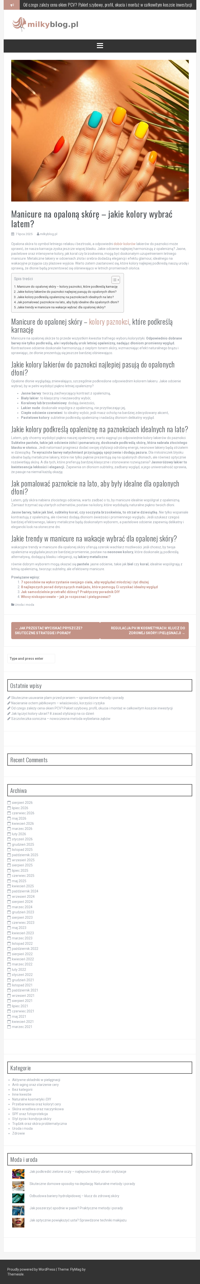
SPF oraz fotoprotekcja (30, 1114)
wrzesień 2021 (23, 996)
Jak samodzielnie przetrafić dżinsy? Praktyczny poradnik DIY (70, 592)
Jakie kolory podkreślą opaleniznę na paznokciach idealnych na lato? (65, 297)
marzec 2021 (22, 1027)
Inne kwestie (21, 1094)
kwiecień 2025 (23, 886)
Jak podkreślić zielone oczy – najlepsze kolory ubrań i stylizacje (78, 1172)
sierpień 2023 (22, 917)
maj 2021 (19, 1016)
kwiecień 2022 (23, 959)
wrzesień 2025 (23, 860)
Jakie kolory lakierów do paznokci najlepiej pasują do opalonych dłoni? (66, 291)
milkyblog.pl (48, 234)
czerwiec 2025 (23, 876)
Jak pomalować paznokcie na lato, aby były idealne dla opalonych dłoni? (68, 302)
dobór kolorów (125, 244)
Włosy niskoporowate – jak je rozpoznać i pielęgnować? (66, 597)
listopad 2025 (22, 850)
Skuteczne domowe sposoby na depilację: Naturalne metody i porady (82, 1184)
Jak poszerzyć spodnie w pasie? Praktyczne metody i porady (76, 1208)
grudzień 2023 (23, 912)
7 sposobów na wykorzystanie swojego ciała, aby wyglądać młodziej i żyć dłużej (85, 582)
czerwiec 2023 (23, 923)
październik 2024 (25, 891)
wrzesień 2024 (23, 897)
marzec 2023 (22, 938)
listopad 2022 (22, 943)
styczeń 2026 (22, 839)
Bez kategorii (22, 1089)
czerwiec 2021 (23, 1011)
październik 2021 (25, 990)
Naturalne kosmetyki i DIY (31, 1099)
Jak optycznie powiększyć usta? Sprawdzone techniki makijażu (78, 1220)
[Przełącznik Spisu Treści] (113, 280)
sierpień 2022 (22, 954)
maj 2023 (19, 928)
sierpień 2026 (22, 803)
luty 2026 (19, 834)
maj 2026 (19, 818)
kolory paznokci (109, 321)
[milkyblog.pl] (46, 24)
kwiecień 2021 (23, 1022)
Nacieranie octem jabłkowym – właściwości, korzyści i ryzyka (58, 703)
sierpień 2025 (22, 865)
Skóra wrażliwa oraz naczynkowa (38, 1109)
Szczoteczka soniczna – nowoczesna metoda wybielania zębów (60, 719)
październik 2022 (25, 949)
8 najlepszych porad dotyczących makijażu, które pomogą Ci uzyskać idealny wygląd (89, 587)
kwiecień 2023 (23, 933)
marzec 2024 (22, 907)
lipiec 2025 (20, 870)
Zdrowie (18, 1133)
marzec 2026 (22, 829)
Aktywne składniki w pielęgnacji (36, 1080)
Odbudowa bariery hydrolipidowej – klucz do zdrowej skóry (74, 1196)
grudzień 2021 (23, 980)
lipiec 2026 (20, 808)
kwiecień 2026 (23, 823)
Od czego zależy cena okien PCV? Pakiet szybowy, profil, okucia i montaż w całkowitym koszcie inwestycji (107, 4)
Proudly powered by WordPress (31, 1269)
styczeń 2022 (22, 975)
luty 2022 (19, 970)
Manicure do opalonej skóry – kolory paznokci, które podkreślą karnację (67, 286)
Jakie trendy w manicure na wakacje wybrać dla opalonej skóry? (61, 307)
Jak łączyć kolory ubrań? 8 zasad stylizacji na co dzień (52, 713)
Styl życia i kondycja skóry (31, 1119)
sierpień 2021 (22, 1001)
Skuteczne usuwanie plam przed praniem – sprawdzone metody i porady (67, 698)
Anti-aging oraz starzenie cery (35, 1085)
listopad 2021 (22, 985)
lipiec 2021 (20, 1006)
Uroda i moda (24, 604)
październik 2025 (25, 855)
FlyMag (75, 1269)
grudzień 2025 (23, 844)
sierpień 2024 (22, 902)
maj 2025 (19, 881)
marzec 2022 (22, 964)
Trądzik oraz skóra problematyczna (39, 1124)
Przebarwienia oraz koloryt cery (36, 1104)
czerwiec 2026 (23, 813)
